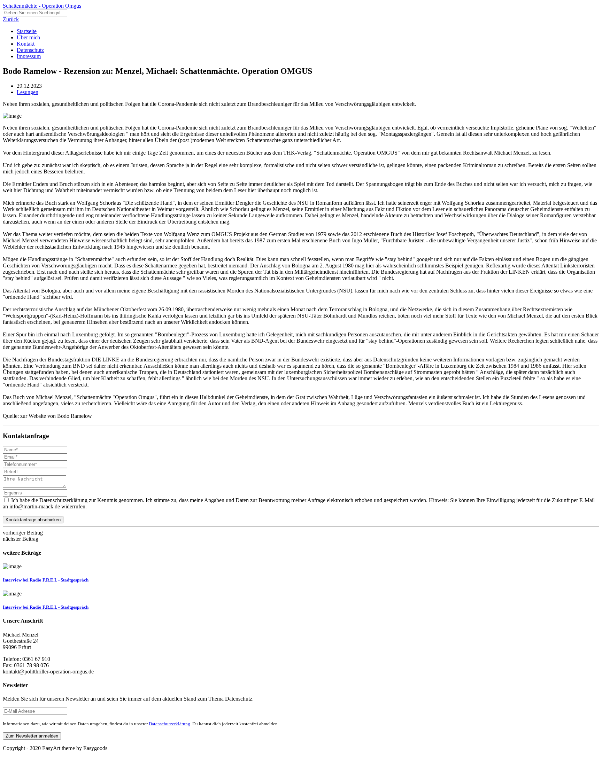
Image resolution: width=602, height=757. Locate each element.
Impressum (29, 56)
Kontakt (25, 44)
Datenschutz (30, 50)
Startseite (27, 31)
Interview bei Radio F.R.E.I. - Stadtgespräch (45, 580)
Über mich (28, 37)
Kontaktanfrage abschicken (33, 519)
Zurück (11, 19)
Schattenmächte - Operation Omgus (42, 6)
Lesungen (27, 92)
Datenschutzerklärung (169, 723)
